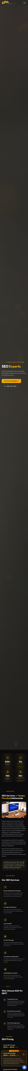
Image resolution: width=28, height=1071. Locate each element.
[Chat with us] (24, 1067)
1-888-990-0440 (11, 386)
